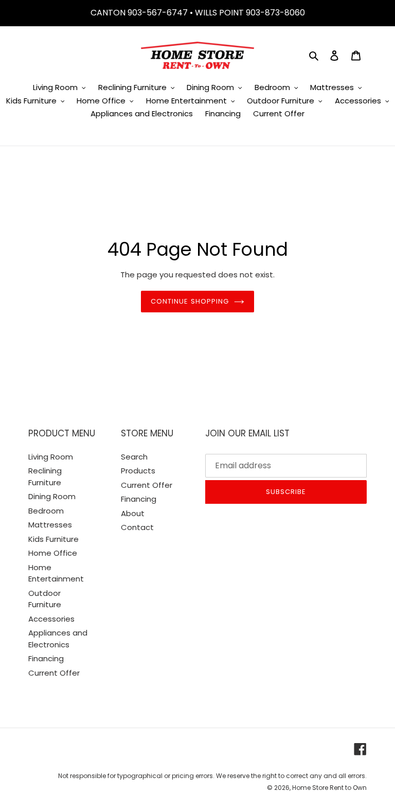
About (133, 513)
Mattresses (50, 524)
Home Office (52, 553)
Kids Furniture (53, 539)
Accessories (51, 618)
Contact (137, 527)
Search (134, 456)
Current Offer (54, 672)
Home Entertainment (56, 573)
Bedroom (46, 510)
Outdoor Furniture (44, 599)
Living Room (50, 456)
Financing (46, 658)
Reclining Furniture (45, 476)
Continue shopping (190, 301)
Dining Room (52, 496)
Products (138, 470)
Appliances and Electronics (57, 638)
